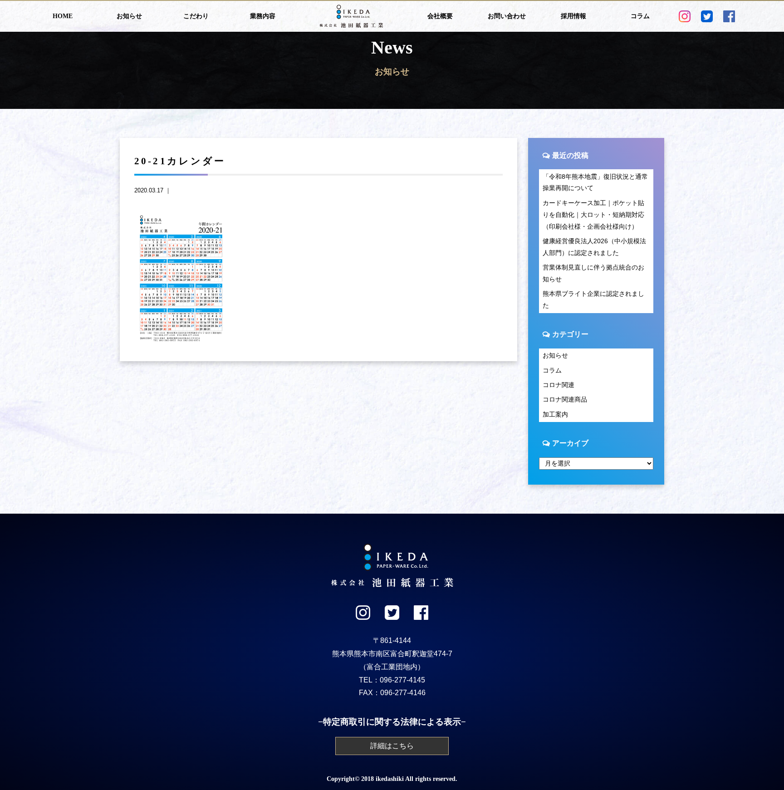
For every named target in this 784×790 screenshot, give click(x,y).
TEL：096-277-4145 (392, 680)
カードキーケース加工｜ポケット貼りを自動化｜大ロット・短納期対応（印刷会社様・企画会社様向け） (593, 214)
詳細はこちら (392, 746)
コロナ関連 (558, 384)
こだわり (196, 16)
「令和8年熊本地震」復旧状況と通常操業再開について (595, 182)
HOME (63, 16)
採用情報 (573, 16)
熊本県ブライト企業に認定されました (593, 299)
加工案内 (555, 414)
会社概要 (440, 16)
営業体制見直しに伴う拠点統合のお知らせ (593, 273)
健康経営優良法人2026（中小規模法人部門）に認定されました (594, 246)
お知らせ (129, 16)
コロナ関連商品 (565, 399)
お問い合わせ (507, 16)
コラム (640, 16)
